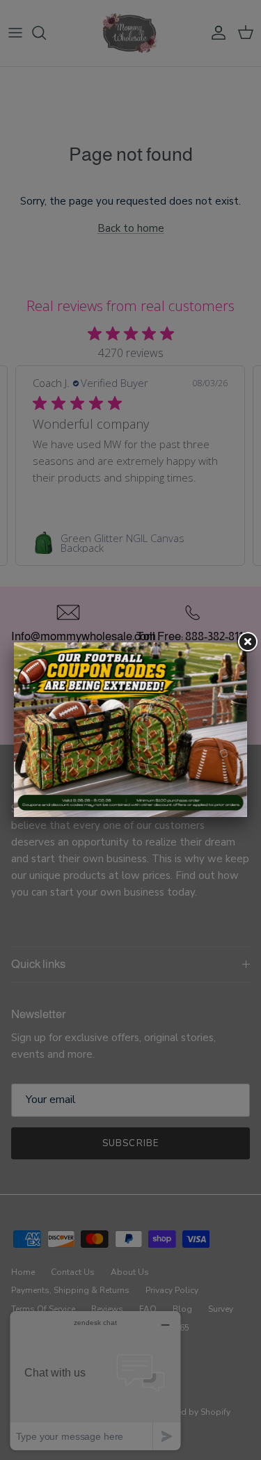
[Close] (247, 642)
